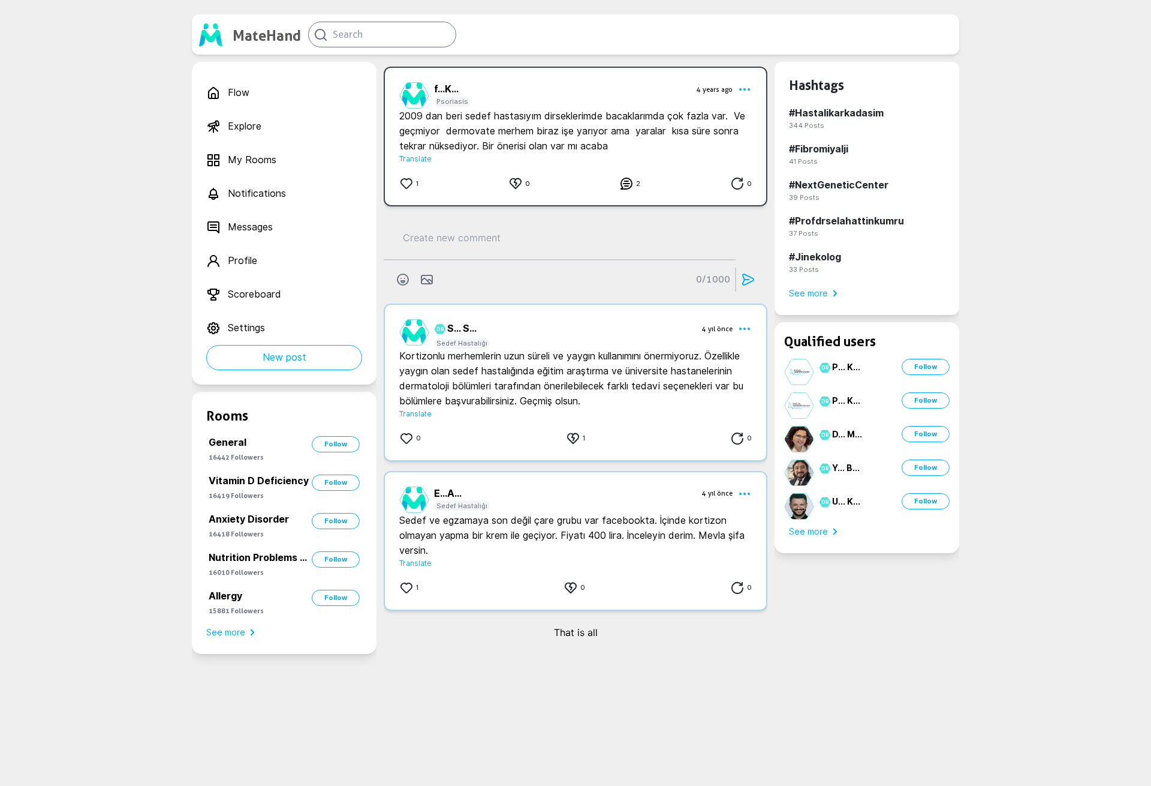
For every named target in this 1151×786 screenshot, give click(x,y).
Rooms (227, 416)
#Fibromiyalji (818, 149)
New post (284, 357)
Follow (335, 444)
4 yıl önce (717, 329)
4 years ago (715, 89)
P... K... (846, 367)
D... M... (847, 434)
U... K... (846, 501)
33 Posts (804, 269)
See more (225, 632)
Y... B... (846, 468)
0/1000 (713, 279)
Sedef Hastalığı (461, 343)
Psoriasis (452, 101)
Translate (415, 158)
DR (438, 329)
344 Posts (806, 125)
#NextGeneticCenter (838, 185)
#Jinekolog (815, 257)
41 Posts (803, 161)
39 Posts (804, 197)
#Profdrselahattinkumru (846, 221)
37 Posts (803, 233)
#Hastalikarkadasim (836, 113)
